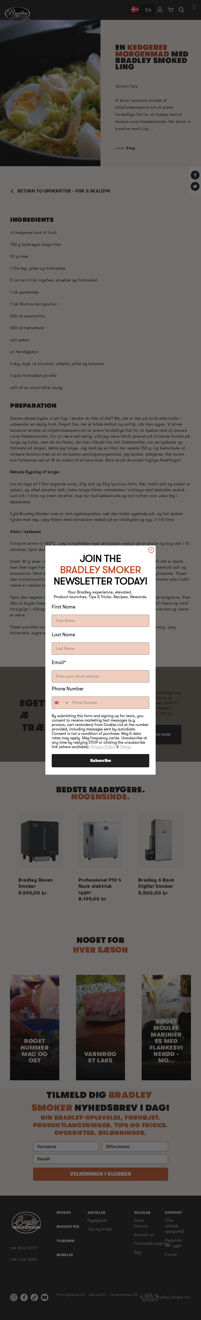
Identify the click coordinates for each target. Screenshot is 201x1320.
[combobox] (61, 703)
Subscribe (100, 760)
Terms (125, 747)
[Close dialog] (151, 550)
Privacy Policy (103, 747)
